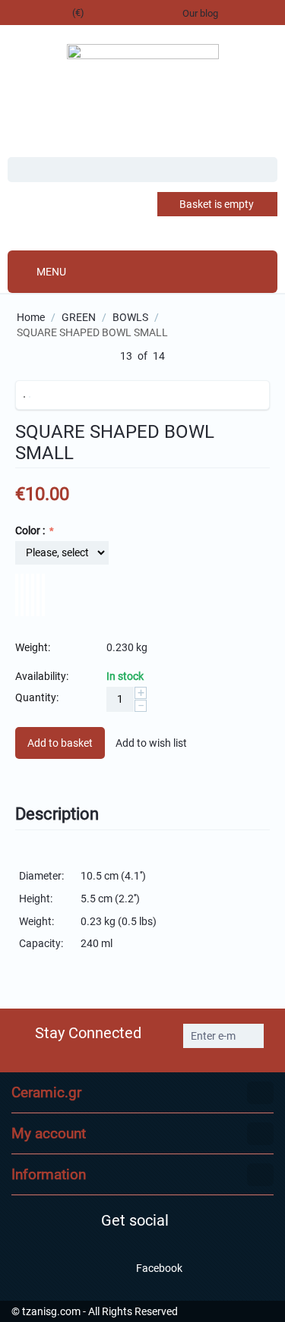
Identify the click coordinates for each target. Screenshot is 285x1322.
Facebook (158, 1267)
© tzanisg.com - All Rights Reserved (94, 1311)
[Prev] (103, 357)
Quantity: (37, 697)
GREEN (79, 317)
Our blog (200, 13)
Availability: (41, 676)
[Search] (266, 171)
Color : (31, 530)
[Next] (182, 357)
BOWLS (130, 317)
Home (31, 317)
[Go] (251, 1036)
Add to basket (60, 743)
